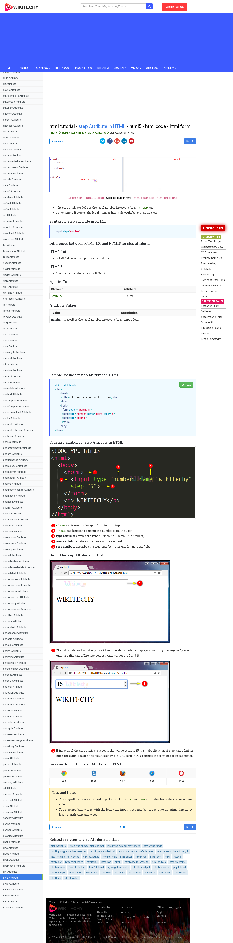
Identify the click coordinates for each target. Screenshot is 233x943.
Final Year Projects (212, 241)
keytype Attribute (12, 316)
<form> (60, 525)
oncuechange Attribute (16, 459)
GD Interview (209, 252)
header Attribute (12, 262)
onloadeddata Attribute (16, 561)
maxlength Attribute (14, 352)
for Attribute (10, 245)
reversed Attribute (13, 800)
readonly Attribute (13, 782)
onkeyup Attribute (13, 549)
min (142, 799)
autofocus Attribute (14, 101)
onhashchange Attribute (16, 519)
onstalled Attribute (13, 722)
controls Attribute (13, 173)
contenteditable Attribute (17, 161)
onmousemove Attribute (17, 585)
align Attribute (11, 77)
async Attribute (11, 89)
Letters (205, 333)
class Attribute (11, 137)
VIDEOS (135, 68)
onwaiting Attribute (13, 746)
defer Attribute (11, 209)
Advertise (126, 922)
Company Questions (213, 280)
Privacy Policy (104, 919)
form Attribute (11, 257)
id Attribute (9, 304)
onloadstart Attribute (14, 573)
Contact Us (103, 922)
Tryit (187, 384)
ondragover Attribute (14, 471)
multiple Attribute (12, 370)
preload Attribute (12, 776)
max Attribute (10, 346)
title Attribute (10, 901)
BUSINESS (169, 68)
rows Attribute (11, 806)
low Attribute (10, 340)
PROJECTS (120, 68)
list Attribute (10, 328)
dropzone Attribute (13, 239)
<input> (143, 207)
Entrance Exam (210, 305)
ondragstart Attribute (15, 477)
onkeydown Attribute (14, 537)
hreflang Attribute (13, 292)
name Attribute (11, 382)
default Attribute (12, 203)
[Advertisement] (116, 39)
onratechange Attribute (16, 668)
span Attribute (11, 859)
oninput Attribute (12, 525)
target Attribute (11, 895)
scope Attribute (11, 824)
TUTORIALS (21, 68)
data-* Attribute (12, 191)
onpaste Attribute (13, 638)
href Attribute (10, 286)
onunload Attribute (13, 734)
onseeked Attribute (13, 698)
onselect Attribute (13, 710)
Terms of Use (104, 915)
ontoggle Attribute (13, 728)
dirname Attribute (13, 221)
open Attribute (11, 758)
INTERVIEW (103, 68)
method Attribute (12, 358)
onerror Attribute (12, 507)
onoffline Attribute (13, 615)
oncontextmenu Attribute (17, 448)
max (130, 799)
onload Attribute (12, 555)
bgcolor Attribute (12, 113)
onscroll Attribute (13, 686)
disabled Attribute (13, 227)
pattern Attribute (12, 764)
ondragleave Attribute (15, 465)
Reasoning (207, 274)
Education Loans (211, 327)
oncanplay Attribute (14, 424)
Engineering (208, 263)
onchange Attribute (14, 436)
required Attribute (13, 794)
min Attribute (10, 364)
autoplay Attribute (13, 107)
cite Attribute (10, 131)
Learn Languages (211, 339)
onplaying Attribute (13, 656)
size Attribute (10, 847)
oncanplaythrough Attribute (18, 430)
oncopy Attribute (12, 453)
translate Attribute (13, 907)
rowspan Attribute (13, 812)
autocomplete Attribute (16, 95)
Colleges (206, 311)
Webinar (125, 912)
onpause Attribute (13, 644)
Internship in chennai (168, 937)
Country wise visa (211, 285)
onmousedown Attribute (16, 579)
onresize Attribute (13, 680)
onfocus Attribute (13, 513)
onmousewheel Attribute (17, 609)
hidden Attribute (12, 274)
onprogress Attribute (14, 662)
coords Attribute (12, 179)
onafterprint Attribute (15, 400)
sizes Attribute (11, 853)
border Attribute (12, 119)
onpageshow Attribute (15, 633)
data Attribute (10, 185)
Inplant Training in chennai (138, 937)
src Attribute (10, 871)
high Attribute (10, 280)
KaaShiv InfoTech (75, 937)
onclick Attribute (12, 442)
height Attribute (11, 268)
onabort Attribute (12, 394)
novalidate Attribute (14, 388)
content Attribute (12, 155)
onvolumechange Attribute (18, 740)
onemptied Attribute (14, 495)
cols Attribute (10, 143)
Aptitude (206, 269)
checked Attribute (13, 125)
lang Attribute (10, 322)
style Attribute (11, 883)
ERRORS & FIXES (83, 68)
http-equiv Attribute (14, 298)
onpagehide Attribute (14, 627)
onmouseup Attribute (15, 603)
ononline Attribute (13, 621)
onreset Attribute (12, 674)
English (161, 912)
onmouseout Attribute (15, 591)
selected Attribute (13, 835)
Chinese (161, 915)
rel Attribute (9, 788)
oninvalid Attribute (13, 531)
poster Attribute (12, 770)
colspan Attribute (12, 149)
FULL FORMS (62, 68)
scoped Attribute (12, 829)
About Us (102, 912)
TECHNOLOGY (40, 68)
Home (54, 132)
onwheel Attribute (13, 752)
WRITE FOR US (175, 6)
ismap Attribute (11, 310)
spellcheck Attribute (14, 865)
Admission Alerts (211, 317)
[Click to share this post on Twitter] (103, 141)
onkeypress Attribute (14, 543)
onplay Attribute (12, 650)
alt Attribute (9, 83)
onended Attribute (13, 501)
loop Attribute (10, 334)
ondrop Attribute (12, 483)
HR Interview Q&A (212, 246)
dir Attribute (9, 215)
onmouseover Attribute (16, 597)
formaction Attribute (14, 251)
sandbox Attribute (13, 818)
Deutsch (161, 919)
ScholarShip (208, 322)
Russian (161, 922)
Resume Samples (211, 258)
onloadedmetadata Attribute (19, 567)
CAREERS (151, 68)
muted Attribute (12, 376)
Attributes (100, 132)
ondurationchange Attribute (18, 489)
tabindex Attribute (13, 889)
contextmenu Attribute (15, 167)
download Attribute (13, 233)
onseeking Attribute (14, 704)
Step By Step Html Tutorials (77, 132)
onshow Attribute (13, 716)
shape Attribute (11, 841)
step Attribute (10, 877)
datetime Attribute (13, 197)
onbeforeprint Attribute (16, 406)
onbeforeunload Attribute (17, 412)
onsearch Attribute (13, 692)
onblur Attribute (11, 418)
